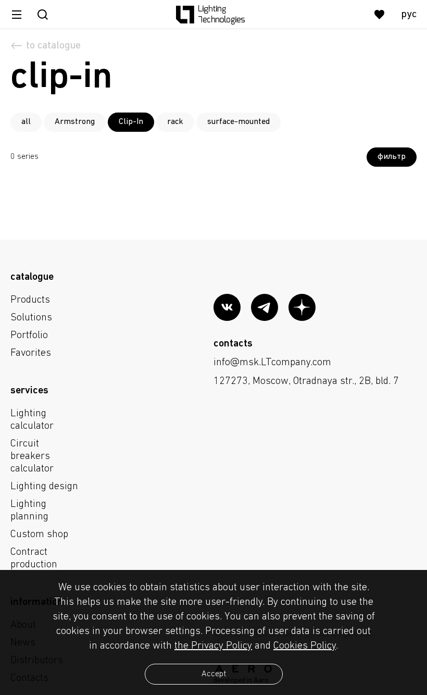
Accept (214, 674)
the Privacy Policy (213, 646)
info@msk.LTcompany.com (272, 362)
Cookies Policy (304, 646)
